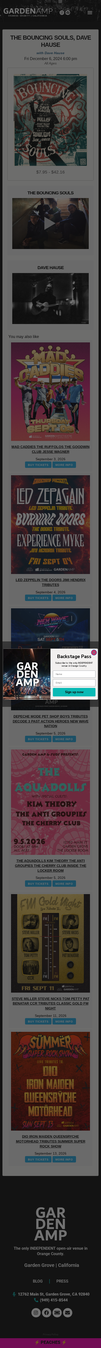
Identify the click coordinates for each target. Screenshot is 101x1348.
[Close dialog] (94, 652)
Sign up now (74, 692)
